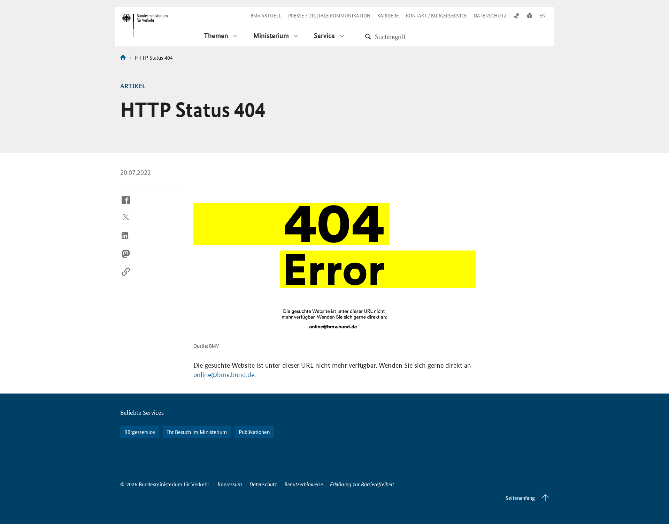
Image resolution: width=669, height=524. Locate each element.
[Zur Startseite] (123, 57)
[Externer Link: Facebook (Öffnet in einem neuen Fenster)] (125, 205)
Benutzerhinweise (303, 484)
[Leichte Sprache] (529, 15)
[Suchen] (368, 36)
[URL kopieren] (125, 277)
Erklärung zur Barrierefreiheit (362, 484)
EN (542, 15)
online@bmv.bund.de (223, 375)
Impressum (229, 484)
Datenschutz (263, 484)
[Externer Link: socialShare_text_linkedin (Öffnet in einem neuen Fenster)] (125, 241)
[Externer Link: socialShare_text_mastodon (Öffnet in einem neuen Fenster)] (125, 259)
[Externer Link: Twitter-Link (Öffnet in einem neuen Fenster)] (125, 223)
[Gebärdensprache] (517, 15)
